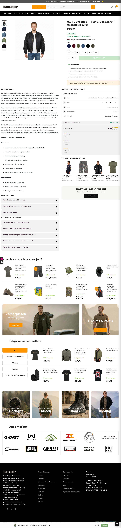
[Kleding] (105, 404)
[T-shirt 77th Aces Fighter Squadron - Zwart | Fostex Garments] (98, 375)
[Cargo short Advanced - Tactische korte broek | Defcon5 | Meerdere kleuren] (38, 272)
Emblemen (41, 485)
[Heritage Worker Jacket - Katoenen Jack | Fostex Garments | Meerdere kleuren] (66, 355)
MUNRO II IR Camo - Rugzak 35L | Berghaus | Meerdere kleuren (82, 287)
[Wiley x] (31, 437)
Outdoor (7, 13)
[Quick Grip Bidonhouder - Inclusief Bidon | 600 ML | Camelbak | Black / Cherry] (99, 292)
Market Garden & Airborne (102, 13)
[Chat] (117, 524)
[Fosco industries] (70, 449)
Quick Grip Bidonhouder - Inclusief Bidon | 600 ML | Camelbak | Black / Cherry (113, 288)
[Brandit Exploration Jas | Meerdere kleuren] (98, 355)
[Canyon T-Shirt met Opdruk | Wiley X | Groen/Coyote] (35, 355)
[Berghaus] (12, 449)
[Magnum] (31, 449)
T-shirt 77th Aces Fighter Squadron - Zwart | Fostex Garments (112, 371)
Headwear (56, 13)
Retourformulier (68, 482)
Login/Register (112, 7)
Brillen (86, 13)
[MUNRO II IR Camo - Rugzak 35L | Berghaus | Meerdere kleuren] (69, 292)
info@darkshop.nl (102, 483)
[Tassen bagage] (45, 404)
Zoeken (93, 7)
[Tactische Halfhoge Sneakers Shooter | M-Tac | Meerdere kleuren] (35, 375)
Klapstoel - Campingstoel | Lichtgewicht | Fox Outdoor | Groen (81, 268)
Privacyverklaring (69, 488)
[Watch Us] (7, 509)
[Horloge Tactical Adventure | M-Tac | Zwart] (99, 272)
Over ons (66, 475)
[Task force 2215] (89, 449)
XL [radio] (85, 53)
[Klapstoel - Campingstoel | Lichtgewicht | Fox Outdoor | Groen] (69, 272)
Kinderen (66, 13)
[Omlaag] (4, 50)
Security (40, 502)
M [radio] (77, 53)
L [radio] (81, 53)
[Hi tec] (12, 437)
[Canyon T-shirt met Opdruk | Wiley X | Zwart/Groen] (66, 375)
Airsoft (40, 498)
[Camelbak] (50, 449)
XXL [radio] (90, 53)
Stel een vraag (90, 196)
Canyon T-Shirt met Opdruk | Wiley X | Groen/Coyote (49, 350)
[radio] (69, 46)
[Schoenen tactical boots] (75, 404)
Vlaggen (41, 475)
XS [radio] (69, 53)
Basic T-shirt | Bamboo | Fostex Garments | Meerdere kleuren (20, 268)
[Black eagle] (50, 437)
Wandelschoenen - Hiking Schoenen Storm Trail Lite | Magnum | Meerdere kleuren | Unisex (21, 288)
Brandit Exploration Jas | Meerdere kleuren (113, 349)
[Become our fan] (3, 509)
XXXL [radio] (95, 53)
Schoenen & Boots (28, 13)
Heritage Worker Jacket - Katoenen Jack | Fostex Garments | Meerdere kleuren (82, 351)
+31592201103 (98, 481)
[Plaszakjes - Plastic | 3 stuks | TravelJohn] (38, 292)
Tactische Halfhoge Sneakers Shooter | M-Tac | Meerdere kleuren (50, 370)
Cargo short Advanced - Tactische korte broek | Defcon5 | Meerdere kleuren (51, 269)
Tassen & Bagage (44, 13)
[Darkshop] (10, 7)
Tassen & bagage (44, 472)
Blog (64, 485)
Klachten (66, 478)
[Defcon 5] (89, 437)
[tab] (4, 23)
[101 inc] (108, 449)
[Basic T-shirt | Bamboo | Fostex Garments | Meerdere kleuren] (8, 272)
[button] (90, 36)
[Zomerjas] (40, 319)
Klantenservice (68, 472)
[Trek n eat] (108, 437)
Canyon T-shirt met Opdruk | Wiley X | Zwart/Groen (81, 370)
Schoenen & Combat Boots (47, 482)
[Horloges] (16, 404)
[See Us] (11, 509)
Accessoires (76, 13)
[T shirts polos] (100, 319)
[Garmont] (70, 437)
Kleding (17, 13)
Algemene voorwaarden (71, 492)
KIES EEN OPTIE (100, 58)
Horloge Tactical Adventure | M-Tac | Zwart (113, 267)
